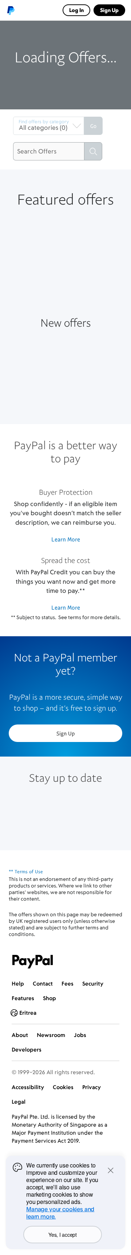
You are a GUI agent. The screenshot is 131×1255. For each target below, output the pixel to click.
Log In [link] (76, 10)
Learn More (65, 539)
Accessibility (28, 1087)
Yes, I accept (62, 1234)
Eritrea (27, 1013)
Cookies (63, 1087)
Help (18, 983)
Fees (67, 983)
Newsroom (51, 1035)
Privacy (91, 1087)
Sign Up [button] (65, 733)
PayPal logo (10, 10)
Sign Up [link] (109, 10)
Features (23, 998)
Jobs (80, 1035)
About (20, 1035)
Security (92, 983)
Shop (49, 998)
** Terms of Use (26, 871)
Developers (26, 1049)
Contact (43, 983)
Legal (18, 1102)
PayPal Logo (33, 961)
